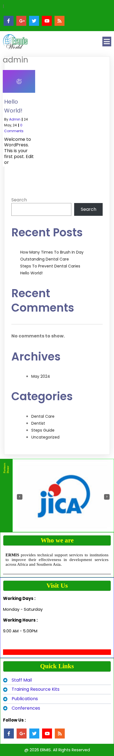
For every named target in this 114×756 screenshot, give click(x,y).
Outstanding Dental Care (44, 259)
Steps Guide (43, 430)
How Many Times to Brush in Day (52, 252)
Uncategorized (45, 437)
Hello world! (31, 273)
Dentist (38, 423)
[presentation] (19, 497)
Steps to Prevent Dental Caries (50, 266)
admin (14, 119)
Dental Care (43, 416)
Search (19, 200)
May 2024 (40, 376)
